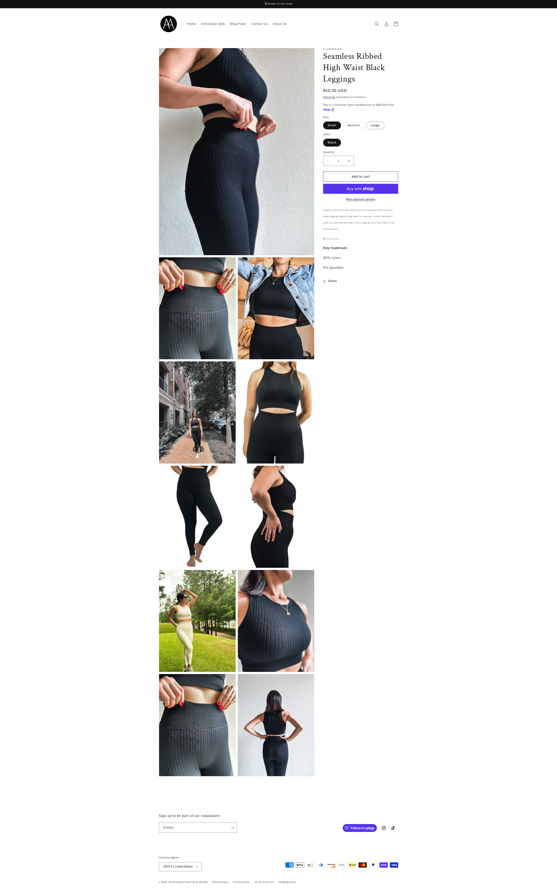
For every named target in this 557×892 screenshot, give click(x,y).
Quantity (328, 152)
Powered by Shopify (196, 882)
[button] (377, 24)
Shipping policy (288, 882)
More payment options (360, 199)
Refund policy (220, 882)
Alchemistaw (176, 882)
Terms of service (264, 882)
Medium (355, 126)
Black (332, 142)
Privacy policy (241, 882)
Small (332, 125)
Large (375, 125)
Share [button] (332, 281)
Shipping (329, 97)
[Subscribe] (232, 828)
